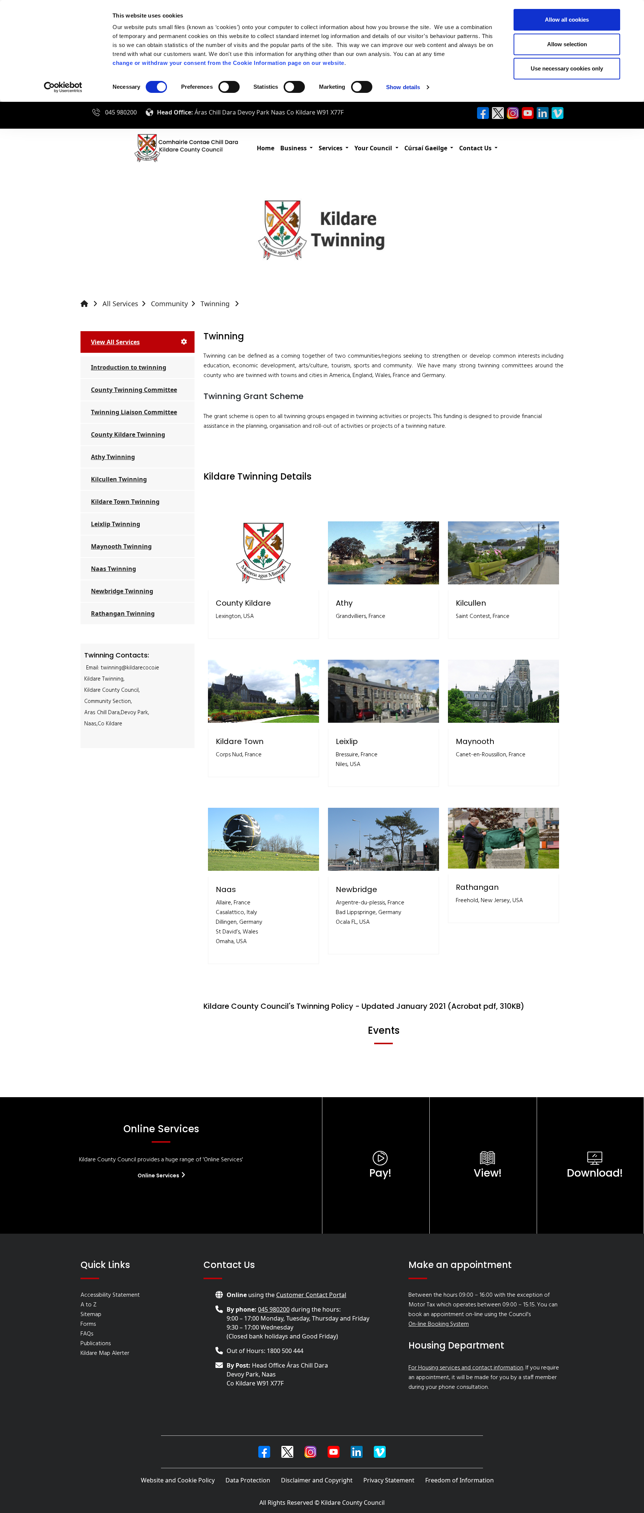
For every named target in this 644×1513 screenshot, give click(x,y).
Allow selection (567, 44)
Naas (226, 889)
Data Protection (247, 1480)
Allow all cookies (567, 19)
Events (384, 1030)
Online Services (159, 1175)
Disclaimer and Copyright (317, 1480)
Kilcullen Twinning (119, 479)
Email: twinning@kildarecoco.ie (122, 667)
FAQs (86, 1334)
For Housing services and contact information (465, 1368)
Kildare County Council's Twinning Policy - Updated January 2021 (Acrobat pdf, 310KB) (363, 1006)
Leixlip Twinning (115, 524)
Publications (95, 1344)
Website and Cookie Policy (178, 1480)
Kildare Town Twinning (125, 501)
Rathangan (477, 887)
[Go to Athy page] (383, 552)
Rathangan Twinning (123, 613)
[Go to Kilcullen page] (503, 552)
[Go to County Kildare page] (263, 552)
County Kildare (243, 603)
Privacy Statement (388, 1480)
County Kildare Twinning (128, 434)
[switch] (229, 87)
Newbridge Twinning (122, 591)
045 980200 (121, 112)
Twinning (216, 303)
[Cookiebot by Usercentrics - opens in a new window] (63, 87)
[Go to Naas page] (263, 839)
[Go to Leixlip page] (383, 691)
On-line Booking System (438, 1324)
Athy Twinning (113, 457)
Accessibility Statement (110, 1295)
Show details (403, 87)
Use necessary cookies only (567, 68)
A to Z (88, 1305)
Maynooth (475, 741)
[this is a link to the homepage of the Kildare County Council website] (90, 304)
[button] (296, 148)
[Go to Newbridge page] (383, 839)
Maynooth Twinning (121, 546)
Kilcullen (471, 603)
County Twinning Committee (134, 390)
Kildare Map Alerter (104, 1353)
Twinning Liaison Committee (134, 412)
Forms (88, 1324)
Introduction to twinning (128, 367)
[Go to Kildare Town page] (263, 691)
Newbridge (356, 889)
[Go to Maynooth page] (503, 691)
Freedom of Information (459, 1480)
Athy (344, 603)
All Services (120, 303)
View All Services (115, 342)
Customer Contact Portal (311, 1295)
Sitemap (90, 1314)
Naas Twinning (113, 569)
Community (169, 303)
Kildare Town (239, 741)
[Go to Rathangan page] (503, 838)
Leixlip (347, 741)
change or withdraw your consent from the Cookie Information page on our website (228, 63)
